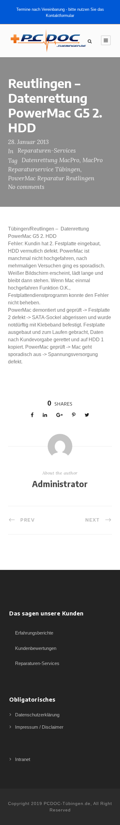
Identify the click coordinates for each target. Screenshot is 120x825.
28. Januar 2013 (28, 142)
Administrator (60, 484)
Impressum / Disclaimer (39, 727)
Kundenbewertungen (35, 648)
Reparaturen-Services (47, 150)
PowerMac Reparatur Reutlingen (51, 178)
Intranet (22, 759)
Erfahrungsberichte (34, 632)
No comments (26, 186)
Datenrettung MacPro (50, 160)
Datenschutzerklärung (37, 714)
